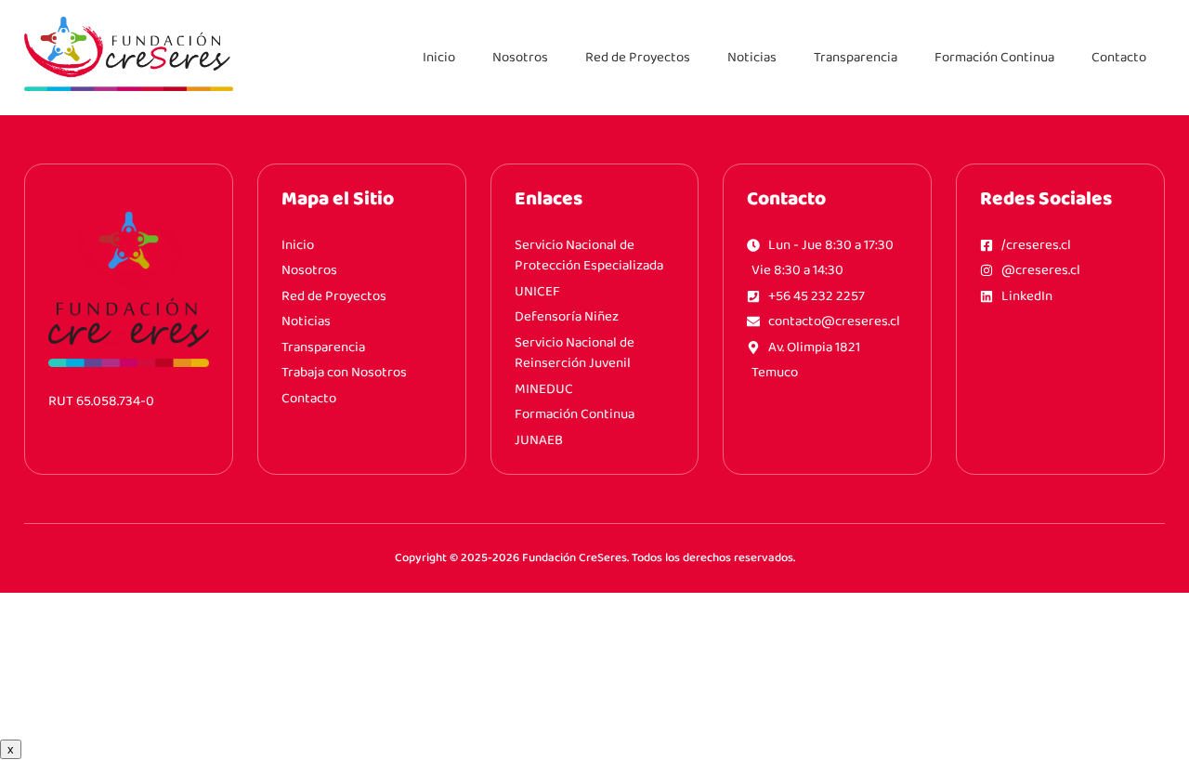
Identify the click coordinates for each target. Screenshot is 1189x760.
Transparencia (855, 57)
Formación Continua (994, 57)
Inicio (439, 57)
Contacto (1118, 57)
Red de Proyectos (637, 57)
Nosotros (520, 57)
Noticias (752, 57)
